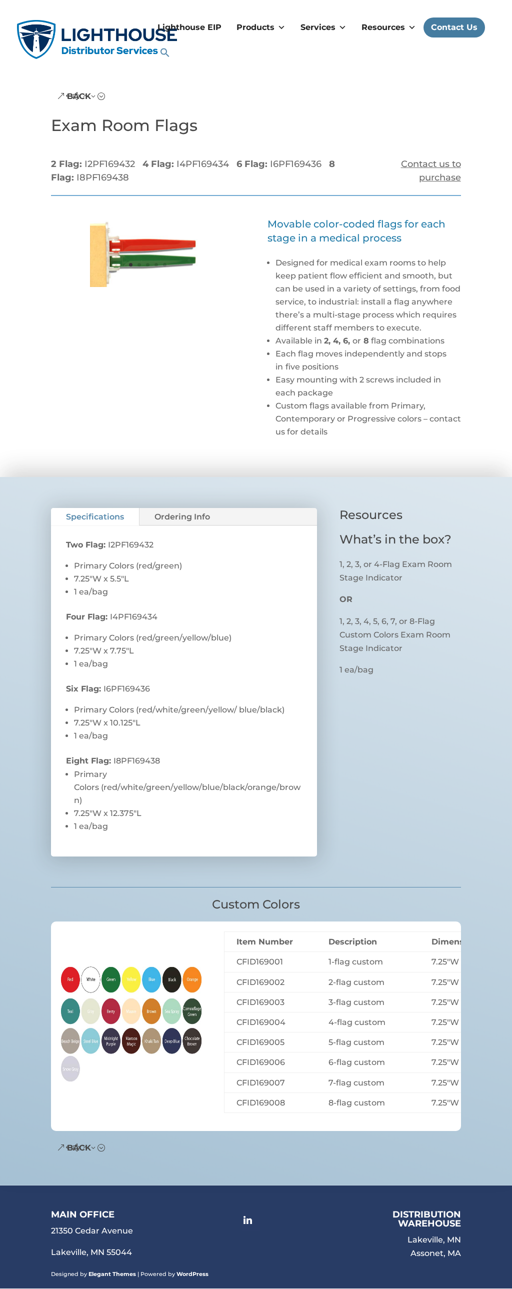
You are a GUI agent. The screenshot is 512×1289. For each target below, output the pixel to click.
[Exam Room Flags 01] (148, 287)
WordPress (192, 1274)
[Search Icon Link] (165, 55)
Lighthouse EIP (190, 27)
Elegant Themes (112, 1274)
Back (79, 96)
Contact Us (454, 27)
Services (318, 27)
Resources (383, 27)
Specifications (95, 517)
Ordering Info (182, 517)
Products (255, 27)
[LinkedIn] (251, 1220)
